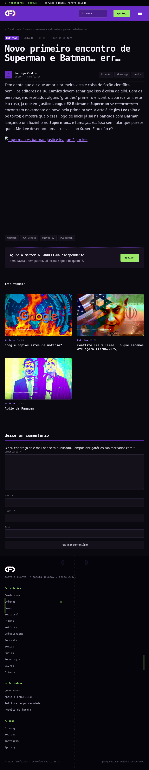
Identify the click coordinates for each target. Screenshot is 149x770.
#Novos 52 (48, 238)
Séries (9, 646)
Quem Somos (12, 690)
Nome (9, 495)
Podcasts (11, 640)
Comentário (13, 451)
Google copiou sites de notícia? (33, 345)
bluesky (106, 74)
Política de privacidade (22, 703)
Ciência (10, 672)
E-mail (10, 511)
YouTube (10, 734)
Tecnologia (12, 659)
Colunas (10, 601)
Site (7, 526)
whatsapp (122, 74)
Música (9, 653)
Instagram (12, 741)
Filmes (9, 620)
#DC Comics (29, 238)
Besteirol (12, 614)
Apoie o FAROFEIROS (19, 696)
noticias (15, 29)
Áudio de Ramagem (19, 408)
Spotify (10, 747)
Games (8, 608)
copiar (138, 74)
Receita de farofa (18, 709)
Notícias (11, 38)
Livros (9, 665)
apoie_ (121, 13)
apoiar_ (129, 257)
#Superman (66, 238)
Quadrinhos (12, 595)
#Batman (11, 238)
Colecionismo (14, 633)
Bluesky (10, 728)
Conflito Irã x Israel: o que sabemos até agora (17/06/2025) (110, 347)
